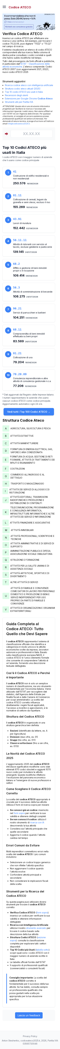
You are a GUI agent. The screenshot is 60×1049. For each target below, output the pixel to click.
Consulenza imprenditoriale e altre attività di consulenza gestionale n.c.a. (32, 379)
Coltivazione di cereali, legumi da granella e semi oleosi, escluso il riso (31, 201)
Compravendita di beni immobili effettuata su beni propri (29, 335)
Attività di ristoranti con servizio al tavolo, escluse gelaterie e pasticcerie (32, 245)
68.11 (17, 329)
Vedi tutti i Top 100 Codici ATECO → (28, 411)
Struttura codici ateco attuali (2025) (22, 88)
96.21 (17, 308)
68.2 (16, 263)
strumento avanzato (36, 928)
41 (14, 171)
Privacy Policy (30, 1036)
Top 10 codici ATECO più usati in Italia (24, 92)
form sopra (19, 813)
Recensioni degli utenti (16, 95)
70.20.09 (20, 374)
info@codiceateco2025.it (19, 123)
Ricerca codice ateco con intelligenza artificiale (29, 85)
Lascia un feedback (29, 1015)
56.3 (16, 287)
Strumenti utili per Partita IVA (19, 102)
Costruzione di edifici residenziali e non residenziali (31, 177)
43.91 (17, 219)
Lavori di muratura (22, 223)
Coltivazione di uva (22, 357)
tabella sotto (42, 949)
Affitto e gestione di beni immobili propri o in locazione (30, 269)
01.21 (17, 353)
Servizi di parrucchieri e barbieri (29, 312)
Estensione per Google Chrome (29, 98)
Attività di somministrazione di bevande (32, 291)
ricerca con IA (37, 822)
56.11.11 (20, 240)
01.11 (17, 195)
